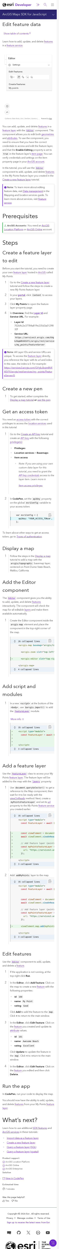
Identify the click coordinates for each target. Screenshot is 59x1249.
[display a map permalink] (36, 549)
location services (37, 423)
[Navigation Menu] (53, 1243)
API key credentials (29, 475)
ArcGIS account (35, 162)
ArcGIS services (10, 1132)
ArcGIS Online (34, 229)
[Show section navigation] (53, 14)
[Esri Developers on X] (28, 1232)
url (49, 802)
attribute (14, 1030)
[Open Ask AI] (38, 4)
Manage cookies (25, 1218)
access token (23, 419)
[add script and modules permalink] (24, 695)
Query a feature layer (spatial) (23, 1152)
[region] (32, 518)
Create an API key (30, 434)
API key (25, 438)
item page (37, 154)
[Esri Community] (9, 1232)
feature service (15, 45)
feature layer (9, 130)
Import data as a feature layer (23, 1138)
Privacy (10, 1218)
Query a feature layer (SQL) (21, 1147)
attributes (12, 138)
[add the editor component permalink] (31, 590)
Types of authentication (29, 537)
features (48, 41)
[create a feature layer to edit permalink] (20, 261)
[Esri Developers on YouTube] (47, 1232)
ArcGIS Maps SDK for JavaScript (24, 14)
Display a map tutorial (22, 400)
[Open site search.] (45, 5)
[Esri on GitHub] (18, 1232)
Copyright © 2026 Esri (19, 1214)
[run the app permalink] (32, 1086)
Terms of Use (43, 1218)
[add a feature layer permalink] (48, 766)
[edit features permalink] (33, 954)
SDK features (40, 1128)
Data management (33, 191)
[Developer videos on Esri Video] (38, 1232)
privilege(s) (16, 442)
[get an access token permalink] (50, 412)
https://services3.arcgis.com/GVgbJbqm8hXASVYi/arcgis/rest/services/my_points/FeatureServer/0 (28, 372)
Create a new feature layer (16, 180)
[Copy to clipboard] (50, 515)
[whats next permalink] (40, 1120)
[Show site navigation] (52, 5)
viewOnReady (17, 798)
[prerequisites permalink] (40, 217)
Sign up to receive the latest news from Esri (28, 1222)
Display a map (43, 556)
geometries (47, 134)
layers (27, 610)
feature (20, 966)
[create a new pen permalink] (45, 389)
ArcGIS (42, 272)
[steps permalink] (20, 243)
